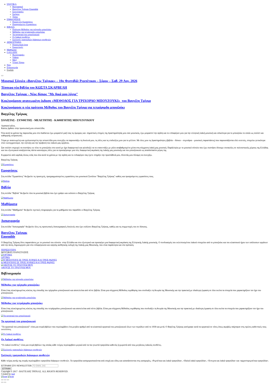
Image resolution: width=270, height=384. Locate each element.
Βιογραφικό (17, 6)
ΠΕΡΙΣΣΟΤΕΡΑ (8, 250)
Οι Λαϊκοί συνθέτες (21, 37)
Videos (15, 57)
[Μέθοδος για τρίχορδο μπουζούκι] (17, 279)
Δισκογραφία (10, 220)
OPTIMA (5, 257)
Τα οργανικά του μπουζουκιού (25, 34)
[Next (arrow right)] (5, 382)
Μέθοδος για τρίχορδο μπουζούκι (20, 284)
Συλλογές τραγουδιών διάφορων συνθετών (31, 39)
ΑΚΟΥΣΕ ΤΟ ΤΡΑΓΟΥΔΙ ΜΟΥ (16, 267)
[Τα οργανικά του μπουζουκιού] (15, 316)
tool (13, 374)
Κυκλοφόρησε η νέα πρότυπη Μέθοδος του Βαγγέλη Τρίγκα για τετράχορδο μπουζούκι (63, 107)
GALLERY (12, 52)
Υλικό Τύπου (18, 62)
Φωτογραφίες (18, 55)
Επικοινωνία (12, 67)
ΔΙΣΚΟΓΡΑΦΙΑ (14, 42)
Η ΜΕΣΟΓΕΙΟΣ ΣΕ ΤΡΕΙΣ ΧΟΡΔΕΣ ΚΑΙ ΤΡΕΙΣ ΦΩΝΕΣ (28, 262)
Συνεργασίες (18, 12)
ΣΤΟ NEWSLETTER (16, 365)
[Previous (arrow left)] (2, 382)
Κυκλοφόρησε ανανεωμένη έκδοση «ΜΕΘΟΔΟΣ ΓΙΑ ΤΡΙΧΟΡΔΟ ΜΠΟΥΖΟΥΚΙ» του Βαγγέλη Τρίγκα (76, 101)
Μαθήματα (11, 50)
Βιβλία (6, 187)
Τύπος (15, 17)
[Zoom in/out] (8, 379)
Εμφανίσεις (9, 170)
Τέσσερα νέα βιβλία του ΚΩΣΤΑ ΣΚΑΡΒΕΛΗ (34, 87)
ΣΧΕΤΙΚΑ (12, 4)
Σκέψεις (16, 14)
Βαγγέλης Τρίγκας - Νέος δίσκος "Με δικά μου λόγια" (39, 94)
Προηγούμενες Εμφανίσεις (24, 24)
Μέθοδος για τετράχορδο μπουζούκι (28, 32)
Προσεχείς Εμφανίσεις (22, 22)
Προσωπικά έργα (20, 45)
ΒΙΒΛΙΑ (11, 27)
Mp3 (14, 60)
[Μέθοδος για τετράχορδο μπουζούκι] (18, 297)
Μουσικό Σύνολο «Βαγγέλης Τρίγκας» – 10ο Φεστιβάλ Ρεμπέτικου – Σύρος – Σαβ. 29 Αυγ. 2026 (69, 81)
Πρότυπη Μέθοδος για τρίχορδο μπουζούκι (31, 29)
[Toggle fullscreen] (5, 379)
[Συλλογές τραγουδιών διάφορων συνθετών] (21, 350)
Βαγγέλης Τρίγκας (14, 234)
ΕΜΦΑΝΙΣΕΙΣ (13, 19)
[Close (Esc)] (2, 379)
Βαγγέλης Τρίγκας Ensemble (25, 9)
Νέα (9, 65)
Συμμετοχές (17, 47)
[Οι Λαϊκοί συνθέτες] (11, 334)
